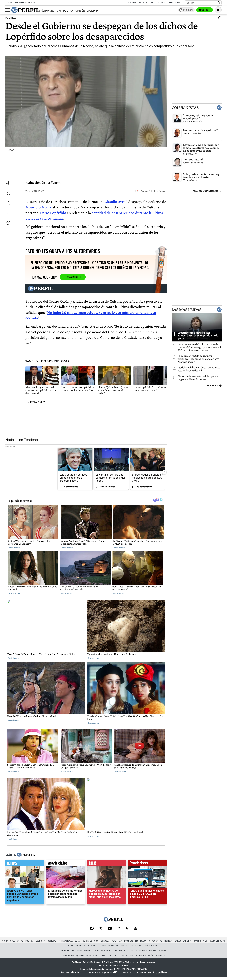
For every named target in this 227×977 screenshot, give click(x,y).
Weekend (91, 946)
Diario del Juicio (217, 941)
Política (68, 10)
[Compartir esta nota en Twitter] (8, 193)
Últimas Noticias (51, 10)
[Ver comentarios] (219, 18)
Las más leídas (186, 309)
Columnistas (185, 107)
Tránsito (160, 956)
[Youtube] (110, 928)
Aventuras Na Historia (106, 951)
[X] (100, 929)
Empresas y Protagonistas (148, 941)
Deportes (87, 941)
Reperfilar (117, 941)
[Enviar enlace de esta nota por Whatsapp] (8, 203)
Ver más (212, 385)
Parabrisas (113, 946)
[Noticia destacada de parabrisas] (147, 863)
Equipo (125, 956)
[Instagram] (118, 929)
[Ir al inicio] (25, 10)
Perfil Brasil (175, 3)
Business (132, 3)
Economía (40, 941)
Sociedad (92, 10)
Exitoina (187, 941)
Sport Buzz (141, 951)
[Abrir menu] (7, 10)
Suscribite (204, 10)
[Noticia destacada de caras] (106, 863)
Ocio (96, 941)
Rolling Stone (126, 951)
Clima (77, 941)
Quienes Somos (83, 956)
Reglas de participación (142, 956)
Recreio (153, 951)
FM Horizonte (152, 946)
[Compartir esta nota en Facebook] (8, 183)
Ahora (5, 941)
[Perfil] (26, 855)
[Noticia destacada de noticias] (24, 863)
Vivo (205, 941)
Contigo (88, 951)
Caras (153, 3)
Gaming (197, 941)
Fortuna (102, 946)
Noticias (143, 3)
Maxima (162, 951)
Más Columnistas (205, 191)
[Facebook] (92, 929)
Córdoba (105, 941)
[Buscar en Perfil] (219, 2)
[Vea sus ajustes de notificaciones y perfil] (218, 10)
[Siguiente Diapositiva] (164, 472)
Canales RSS (68, 956)
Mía (131, 946)
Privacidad (114, 956)
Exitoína (162, 3)
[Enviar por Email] (8, 213)
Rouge (124, 946)
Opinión (80, 10)
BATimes (139, 946)
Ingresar (188, 10)
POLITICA (10, 17)
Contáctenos (100, 956)
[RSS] (127, 928)
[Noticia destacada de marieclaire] (65, 863)
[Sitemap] (135, 928)
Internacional (65, 941)
